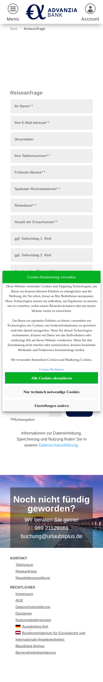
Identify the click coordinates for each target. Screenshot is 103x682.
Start (14, 28)
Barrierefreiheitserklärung (36, 652)
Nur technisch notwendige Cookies (52, 392)
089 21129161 (51, 528)
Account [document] (90, 19)
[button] (13, 13)
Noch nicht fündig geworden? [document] (51, 504)
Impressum (24, 594)
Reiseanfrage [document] (26, 93)
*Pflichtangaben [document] (22, 419)
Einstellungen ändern (51, 405)
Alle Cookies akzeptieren (51, 378)
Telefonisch (24, 565)
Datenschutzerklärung (58, 445)
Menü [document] (13, 19)
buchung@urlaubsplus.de (51, 536)
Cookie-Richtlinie (51, 369)
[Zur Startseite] (51, 12)
